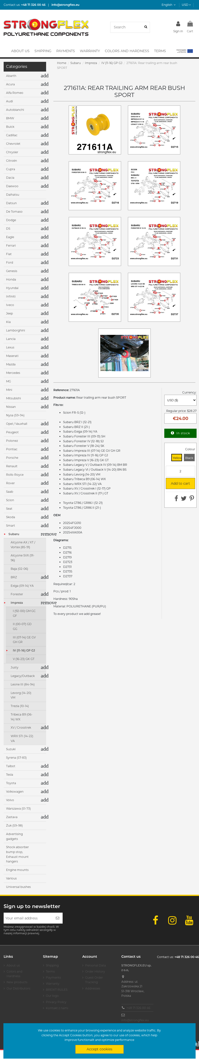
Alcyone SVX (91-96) (22, 558)
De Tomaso (14, 211)
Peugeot (12, 432)
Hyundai (12, 288)
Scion (10, 500)
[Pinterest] (192, 499)
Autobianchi (15, 110)
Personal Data (95, 965)
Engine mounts (17, 870)
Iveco (10, 305)
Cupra (10, 169)
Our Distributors (18, 988)
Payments (53, 977)
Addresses (92, 988)
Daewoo (12, 186)
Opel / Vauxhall (16, 424)
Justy (14, 667)
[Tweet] (184, 499)
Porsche (12, 457)
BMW (10, 118)
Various (11, 878)
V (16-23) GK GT (23, 659)
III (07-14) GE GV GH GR (24, 640)
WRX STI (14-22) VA (22, 738)
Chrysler (12, 152)
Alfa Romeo (14, 93)
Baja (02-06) (19, 569)
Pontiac (11, 449)
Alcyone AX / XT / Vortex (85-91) (23, 544)
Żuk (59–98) (14, 825)
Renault (11, 466)
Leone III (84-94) (23, 684)
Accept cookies (99, 1049)
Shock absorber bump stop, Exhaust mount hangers (17, 854)
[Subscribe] (57, 918)
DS (8, 228)
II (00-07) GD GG (22, 626)
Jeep (9, 313)
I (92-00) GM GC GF (24, 613)
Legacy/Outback (23, 676)
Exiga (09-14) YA (22, 585)
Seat (9, 508)
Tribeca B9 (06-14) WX (22, 717)
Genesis (11, 271)
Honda (11, 279)
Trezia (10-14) (20, 706)
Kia (8, 322)
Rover (10, 483)
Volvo (10, 800)
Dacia (10, 177)
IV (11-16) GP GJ (24, 650)
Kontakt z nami (57, 1008)
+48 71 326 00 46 (138, 1008)
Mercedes (13, 373)
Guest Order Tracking (94, 980)
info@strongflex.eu (135, 1020)
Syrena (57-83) (16, 757)
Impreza (17, 602)
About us (13, 965)
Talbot (10, 766)
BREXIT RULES (56, 989)
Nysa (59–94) (15, 415)
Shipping (52, 965)
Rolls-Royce (15, 474)
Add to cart (180, 483)
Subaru (13, 534)
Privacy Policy (56, 1002)
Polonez (12, 440)
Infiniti (11, 296)
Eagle (10, 237)
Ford (9, 262)
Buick (10, 127)
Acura (10, 84)
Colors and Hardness (14, 974)
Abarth (11, 76)
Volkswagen (15, 791)
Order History (95, 971)
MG (8, 381)
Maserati (12, 356)
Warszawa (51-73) (18, 808)
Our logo (52, 996)
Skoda (10, 517)
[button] (184, 51)
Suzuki (11, 749)
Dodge (11, 220)
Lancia (11, 339)
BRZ (14, 577)
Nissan (11, 407)
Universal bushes (18, 887)
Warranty (52, 983)
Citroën (11, 160)
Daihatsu (12, 194)
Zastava (11, 817)
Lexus (10, 347)
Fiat (9, 254)
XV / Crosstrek (21, 727)
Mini (9, 390)
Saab (9, 491)
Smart (10, 525)
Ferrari (11, 245)
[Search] (145, 27)
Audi (9, 101)
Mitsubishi (13, 398)
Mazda (11, 364)
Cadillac (11, 135)
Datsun (11, 203)
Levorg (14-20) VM (21, 695)
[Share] (176, 499)
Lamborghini (15, 330)
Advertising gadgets (14, 836)
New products (17, 982)
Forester (17, 594)
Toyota (11, 783)
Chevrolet (13, 143)
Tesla (9, 774)
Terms (50, 971)
